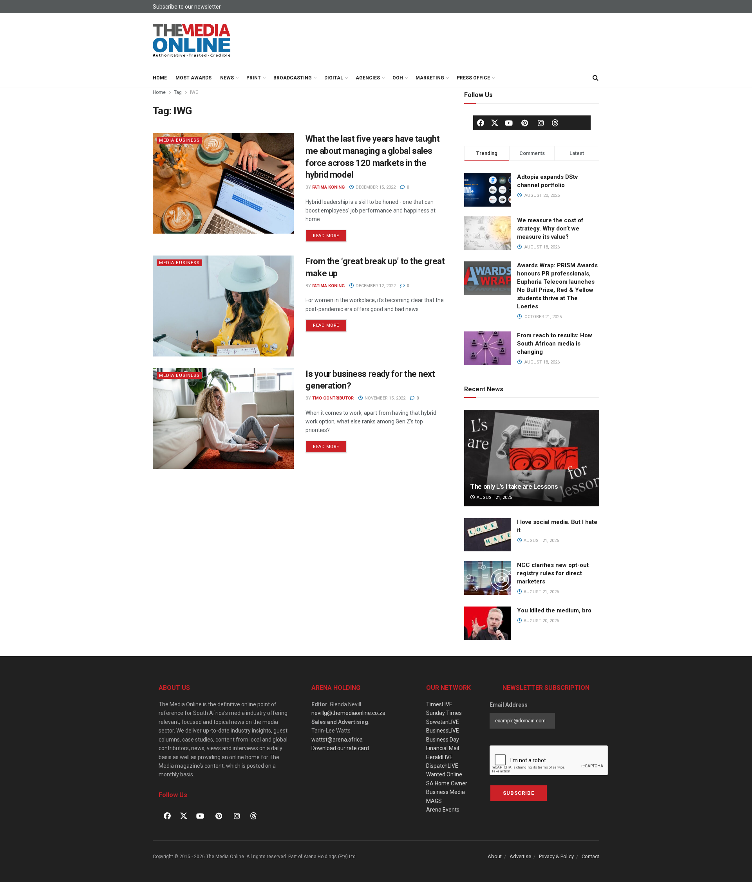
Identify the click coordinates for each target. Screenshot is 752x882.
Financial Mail (442, 748)
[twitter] (494, 122)
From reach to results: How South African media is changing (554, 343)
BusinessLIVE (442, 730)
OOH (397, 78)
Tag (178, 92)
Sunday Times (444, 713)
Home (160, 78)
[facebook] (480, 122)
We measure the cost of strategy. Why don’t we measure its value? (550, 228)
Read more (330, 234)
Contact (590, 856)
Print (253, 78)
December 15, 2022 (375, 187)
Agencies (368, 78)
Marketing (430, 78)
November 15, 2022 (384, 398)
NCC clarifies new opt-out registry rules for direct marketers (553, 573)
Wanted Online (444, 774)
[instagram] (540, 122)
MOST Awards (193, 78)
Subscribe (518, 793)
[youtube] (508, 122)
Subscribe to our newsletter (187, 7)
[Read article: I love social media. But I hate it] (487, 535)
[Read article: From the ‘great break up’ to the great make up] (223, 306)
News (227, 78)
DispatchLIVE (442, 766)
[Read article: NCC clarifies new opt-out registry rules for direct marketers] (487, 578)
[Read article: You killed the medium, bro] (487, 623)
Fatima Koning (328, 187)
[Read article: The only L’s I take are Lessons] (531, 458)
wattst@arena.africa (337, 739)
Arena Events (442, 809)
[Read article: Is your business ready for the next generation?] (223, 418)
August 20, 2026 (540, 620)
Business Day (442, 739)
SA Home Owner (446, 783)
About (495, 856)
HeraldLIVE (439, 757)
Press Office (473, 78)
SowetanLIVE (442, 722)
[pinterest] (524, 122)
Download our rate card (340, 748)
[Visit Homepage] (192, 41)
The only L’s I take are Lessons (514, 486)
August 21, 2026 (493, 497)
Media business (179, 140)
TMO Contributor (333, 398)
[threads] (555, 122)
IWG (194, 92)
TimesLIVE (439, 704)
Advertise (520, 856)
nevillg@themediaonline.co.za (348, 713)
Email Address (509, 705)
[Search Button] (595, 78)
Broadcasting (292, 78)
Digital (333, 78)
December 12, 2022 (375, 285)
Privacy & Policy (556, 856)
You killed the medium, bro (554, 610)
